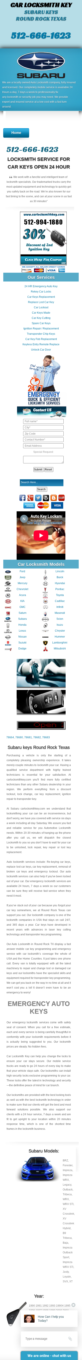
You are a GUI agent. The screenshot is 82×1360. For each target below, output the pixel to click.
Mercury (22, 583)
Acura (22, 595)
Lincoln (60, 571)
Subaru (22, 618)
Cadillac (60, 601)
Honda (22, 624)
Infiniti (59, 607)
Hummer (60, 636)
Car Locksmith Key (18, 1056)
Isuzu (60, 624)
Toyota (60, 595)
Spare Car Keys (41, 323)
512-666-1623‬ (41, 35)
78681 (28, 737)
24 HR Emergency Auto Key (41, 286)
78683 (46, 737)
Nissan (22, 636)
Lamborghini (59, 642)
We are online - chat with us (49, 1356)
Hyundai (60, 583)
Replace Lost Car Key (41, 302)
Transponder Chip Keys (41, 333)
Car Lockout (41, 307)
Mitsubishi (60, 648)
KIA (22, 601)
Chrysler (60, 630)
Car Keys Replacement (41, 296)
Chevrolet (22, 589)
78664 (10, 737)
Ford (22, 571)
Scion (59, 618)
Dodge (22, 648)
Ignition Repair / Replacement (41, 328)
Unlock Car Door (41, 349)
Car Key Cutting (41, 318)
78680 (19, 737)
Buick (60, 577)
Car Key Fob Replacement (41, 339)
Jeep (22, 577)
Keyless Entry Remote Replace (41, 344)
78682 (37, 737)
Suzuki (22, 642)
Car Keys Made (41, 312)
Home (16, 133)
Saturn (22, 612)
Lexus (22, 630)
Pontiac (59, 589)
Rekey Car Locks (41, 291)
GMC (22, 607)
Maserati (60, 612)
